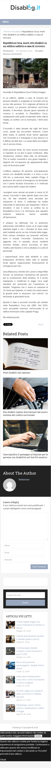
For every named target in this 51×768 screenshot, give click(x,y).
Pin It (40, 324)
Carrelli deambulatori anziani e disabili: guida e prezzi (30, 637)
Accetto (38, 736)
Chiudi (3, 759)
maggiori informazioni (23, 736)
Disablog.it (17, 728)
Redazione (8, 51)
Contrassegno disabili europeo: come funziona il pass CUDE (29, 651)
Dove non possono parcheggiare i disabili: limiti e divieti (30, 665)
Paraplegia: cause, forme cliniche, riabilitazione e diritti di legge (30, 708)
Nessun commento (12, 54)
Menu (6, 22)
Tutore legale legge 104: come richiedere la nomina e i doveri (30, 625)
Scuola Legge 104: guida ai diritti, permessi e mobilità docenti (29, 694)
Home (6, 31)
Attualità (16, 31)
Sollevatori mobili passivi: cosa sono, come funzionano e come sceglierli (30, 679)
